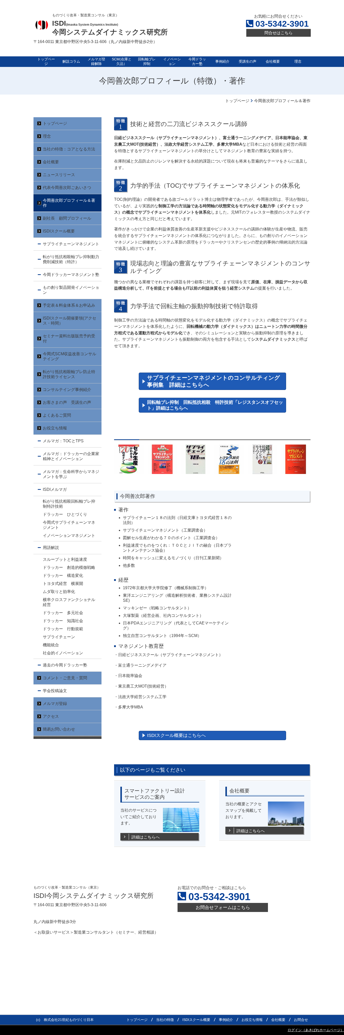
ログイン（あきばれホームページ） (316, 1030)
